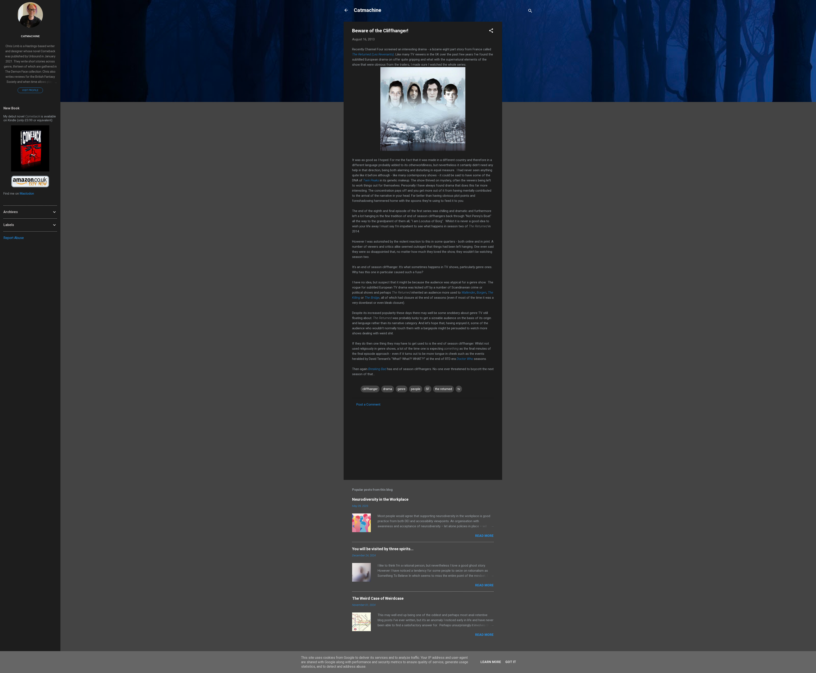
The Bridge (372, 298)
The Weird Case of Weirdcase (378, 598)
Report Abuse (13, 238)
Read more (484, 536)
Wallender (468, 292)
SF (427, 389)
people (415, 389)
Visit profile (30, 90)
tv (459, 389)
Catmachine (367, 10)
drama (387, 389)
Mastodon (27, 193)
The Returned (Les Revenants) (373, 54)
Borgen (481, 292)
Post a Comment (368, 404)
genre (401, 389)
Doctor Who (465, 359)
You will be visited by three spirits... (383, 549)
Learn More (490, 662)
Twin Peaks (371, 180)
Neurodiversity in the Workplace (380, 499)
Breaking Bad (377, 369)
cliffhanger (370, 389)
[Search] (530, 11)
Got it (510, 662)
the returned (443, 389)
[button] (491, 31)
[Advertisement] (519, 85)
